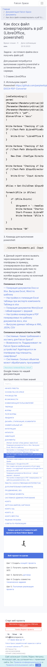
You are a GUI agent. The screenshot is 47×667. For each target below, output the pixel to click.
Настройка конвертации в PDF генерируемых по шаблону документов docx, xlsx (24, 479)
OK (39, 665)
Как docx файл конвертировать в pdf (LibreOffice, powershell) (24, 456)
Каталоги (9, 432)
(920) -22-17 (16, 640)
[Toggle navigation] (42, 3)
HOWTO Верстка (12, 516)
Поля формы (10, 414)
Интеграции (10, 429)
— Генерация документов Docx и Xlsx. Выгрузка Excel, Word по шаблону (21, 291)
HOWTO (8, 501)
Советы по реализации (15, 523)
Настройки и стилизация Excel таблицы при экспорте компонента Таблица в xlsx (23, 451)
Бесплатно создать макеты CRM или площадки (23, 625)
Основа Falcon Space (14, 392)
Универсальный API (13, 425)
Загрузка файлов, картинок (17, 505)
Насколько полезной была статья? (17, 367)
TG (8, 634)
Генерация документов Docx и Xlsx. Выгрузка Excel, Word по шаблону (23, 446)
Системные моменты (14, 494)
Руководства (11, 396)
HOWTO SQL (10, 509)
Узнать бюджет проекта (24, 629)
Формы (8, 410)
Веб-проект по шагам (17, 555)
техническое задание (16, 582)
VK (21, 634)
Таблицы (9, 407)
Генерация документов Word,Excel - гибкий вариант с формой (22, 474)
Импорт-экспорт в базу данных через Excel (22, 443)
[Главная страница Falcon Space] (3, 3)
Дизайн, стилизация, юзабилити (20, 421)
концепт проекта (28, 563)
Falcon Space (21, 3)
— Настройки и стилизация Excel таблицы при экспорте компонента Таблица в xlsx (22, 301)
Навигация (10, 436)
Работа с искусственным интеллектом (22, 483)
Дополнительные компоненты (19, 487)
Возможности (11, 399)
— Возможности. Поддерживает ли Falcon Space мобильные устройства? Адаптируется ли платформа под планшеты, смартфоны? (22, 349)
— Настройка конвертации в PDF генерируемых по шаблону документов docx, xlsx (21, 317)
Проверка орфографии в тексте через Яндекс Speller (23, 460)
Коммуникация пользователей (19, 403)
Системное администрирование (20, 498)
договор (27, 575)
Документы (10, 440)
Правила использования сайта (20, 665)
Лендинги (9, 418)
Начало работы (12, 388)
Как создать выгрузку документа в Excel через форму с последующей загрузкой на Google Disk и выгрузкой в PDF (25, 468)
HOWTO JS (9, 512)
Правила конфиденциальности (28, 662)
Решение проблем (13, 520)
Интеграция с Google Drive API (17, 464)
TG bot (14, 634)
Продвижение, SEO (13, 490)
